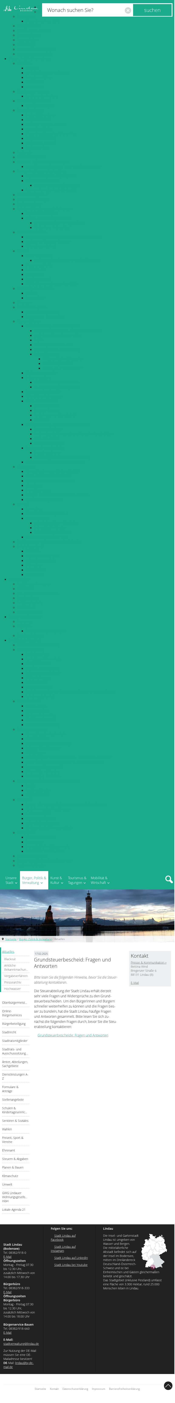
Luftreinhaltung (37, 518)
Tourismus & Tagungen (25, 616)
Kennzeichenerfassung (42, 668)
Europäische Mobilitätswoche (48, 846)
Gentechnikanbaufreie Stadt (47, 537)
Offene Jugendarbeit (41, 246)
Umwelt (23, 504)
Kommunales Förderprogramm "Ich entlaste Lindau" (65, 762)
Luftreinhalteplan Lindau (52, 532)
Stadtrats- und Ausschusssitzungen (43, 161)
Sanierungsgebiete (48, 429)
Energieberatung (38, 490)
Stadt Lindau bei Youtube (71, 1265)
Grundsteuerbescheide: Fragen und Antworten (73, 1035)
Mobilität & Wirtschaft (25, 640)
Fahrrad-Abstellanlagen (43, 748)
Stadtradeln (34, 842)
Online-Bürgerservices (33, 100)
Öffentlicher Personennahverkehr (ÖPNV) (48, 781)
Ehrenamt (24, 302)
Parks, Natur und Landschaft (55, 415)
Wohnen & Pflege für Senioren (48, 241)
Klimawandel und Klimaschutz (48, 476)
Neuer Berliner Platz (49, 443)
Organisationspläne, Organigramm (51, 176)
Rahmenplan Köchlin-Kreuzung (57, 349)
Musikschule (26, 607)
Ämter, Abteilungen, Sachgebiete (41, 171)
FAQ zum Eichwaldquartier (63, 358)
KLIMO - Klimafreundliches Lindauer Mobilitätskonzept (67, 804)
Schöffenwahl (36, 269)
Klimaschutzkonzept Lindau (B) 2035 (53, 471)
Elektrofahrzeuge (38, 677)
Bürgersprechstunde (41, 143)
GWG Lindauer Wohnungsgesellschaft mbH (49, 541)
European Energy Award (44, 499)
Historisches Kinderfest (34, 54)
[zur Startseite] (20, 9)
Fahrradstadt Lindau (32, 729)
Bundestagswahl (38, 279)
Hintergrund (35, 574)
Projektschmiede (38, 119)
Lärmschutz (34, 509)
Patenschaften (27, 40)
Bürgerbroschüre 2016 (43, 21)
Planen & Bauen (29, 321)
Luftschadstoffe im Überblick (56, 523)
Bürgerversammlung (41, 138)
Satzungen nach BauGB (43, 391)
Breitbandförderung (32, 856)
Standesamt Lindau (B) (42, 180)
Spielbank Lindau (30, 635)
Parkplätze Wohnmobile (43, 659)
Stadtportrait (26, 16)
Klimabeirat (34, 485)
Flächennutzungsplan (41, 373)
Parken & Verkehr (30, 649)
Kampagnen (26, 832)
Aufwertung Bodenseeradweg (48, 743)
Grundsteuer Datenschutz (45, 316)
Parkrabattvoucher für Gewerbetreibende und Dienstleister (70, 691)
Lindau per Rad (37, 710)
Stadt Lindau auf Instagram (63, 1249)
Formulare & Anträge (32, 199)
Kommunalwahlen (39, 255)
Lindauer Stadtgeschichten (46, 124)
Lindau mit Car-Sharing (43, 724)
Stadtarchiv (25, 588)
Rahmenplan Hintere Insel (53, 344)
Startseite (11, 939)
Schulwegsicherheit (40, 696)
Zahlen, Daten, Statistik (34, 30)
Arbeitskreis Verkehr (41, 560)
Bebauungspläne (38, 377)
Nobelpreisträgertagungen (45, 630)
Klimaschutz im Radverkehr (46, 734)
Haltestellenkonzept (41, 818)
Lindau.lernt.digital (40, 105)
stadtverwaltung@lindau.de (21, 1344)
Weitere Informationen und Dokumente (55, 462)
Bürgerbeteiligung (30, 110)
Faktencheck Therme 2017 (63, 368)
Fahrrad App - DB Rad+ (43, 776)
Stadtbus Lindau (38, 790)
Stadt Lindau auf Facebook (63, 1238)
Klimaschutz (26, 466)
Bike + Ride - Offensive (43, 771)
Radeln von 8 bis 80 (40, 837)
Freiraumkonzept (47, 410)
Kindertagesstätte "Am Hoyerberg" (59, 222)
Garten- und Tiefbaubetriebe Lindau (44, 860)
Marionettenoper (30, 612)
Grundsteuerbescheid (42, 312)
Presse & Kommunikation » (148, 962)
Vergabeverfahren (39, 77)
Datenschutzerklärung (75, 1389)
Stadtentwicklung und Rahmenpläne (53, 326)
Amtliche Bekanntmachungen (48, 72)
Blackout (32, 68)
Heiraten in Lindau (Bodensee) (57, 185)
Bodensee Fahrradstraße (44, 766)
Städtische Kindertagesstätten (48, 218)
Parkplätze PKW (37, 654)
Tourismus (24, 621)
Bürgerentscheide (39, 265)
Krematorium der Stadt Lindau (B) (51, 190)
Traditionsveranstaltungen (36, 49)
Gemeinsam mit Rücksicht (45, 851)
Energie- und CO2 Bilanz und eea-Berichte (57, 494)
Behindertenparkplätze (43, 673)
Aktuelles (24, 63)
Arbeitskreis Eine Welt (42, 555)
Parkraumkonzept (39, 687)
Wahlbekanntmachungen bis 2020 (51, 283)
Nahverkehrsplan (38, 813)
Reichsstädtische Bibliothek (37, 593)
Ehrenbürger (26, 44)
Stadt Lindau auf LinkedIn (71, 1258)
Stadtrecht (25, 152)
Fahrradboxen (36, 682)
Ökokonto (41, 419)
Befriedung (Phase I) (58, 363)
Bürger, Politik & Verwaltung (29, 58)
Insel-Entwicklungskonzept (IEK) (57, 335)
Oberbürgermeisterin (33, 91)
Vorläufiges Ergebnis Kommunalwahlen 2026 (67, 260)
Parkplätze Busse (38, 663)
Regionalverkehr (38, 795)
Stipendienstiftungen (41, 213)
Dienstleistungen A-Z (32, 194)
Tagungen (24, 626)
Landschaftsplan (46, 405)
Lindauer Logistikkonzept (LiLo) (49, 827)
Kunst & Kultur (19, 579)
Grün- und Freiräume (41, 401)
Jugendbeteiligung (39, 129)
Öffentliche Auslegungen (44, 396)
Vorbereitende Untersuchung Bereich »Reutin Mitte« (73, 433)
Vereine (31, 293)
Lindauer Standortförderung (38, 645)
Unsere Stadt (11, 880)
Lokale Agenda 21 (30, 546)
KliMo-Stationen (37, 738)
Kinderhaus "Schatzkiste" (52, 227)
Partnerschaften (29, 35)
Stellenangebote (29, 204)
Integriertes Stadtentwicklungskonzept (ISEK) (67, 330)
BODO (30, 785)
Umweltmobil (36, 570)
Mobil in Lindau (28, 701)
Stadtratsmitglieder (31, 157)
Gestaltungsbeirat (47, 452)
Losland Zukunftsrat (40, 115)
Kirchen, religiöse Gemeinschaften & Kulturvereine (63, 237)
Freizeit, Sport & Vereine (35, 288)
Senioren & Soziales (32, 232)
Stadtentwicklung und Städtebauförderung (58, 424)
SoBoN (39, 340)
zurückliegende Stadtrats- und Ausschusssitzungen (63, 166)
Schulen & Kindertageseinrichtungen (44, 208)
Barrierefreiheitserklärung (124, 1389)
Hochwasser (35, 86)
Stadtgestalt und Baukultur (45, 448)
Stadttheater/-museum (34, 584)
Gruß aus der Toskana (42, 96)
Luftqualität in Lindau (50, 527)
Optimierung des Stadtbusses (48, 809)
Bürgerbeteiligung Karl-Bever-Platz (51, 133)
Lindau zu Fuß (36, 706)
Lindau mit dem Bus (41, 715)
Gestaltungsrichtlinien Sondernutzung (62, 457)
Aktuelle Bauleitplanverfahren (56, 382)
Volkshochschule (29, 602)
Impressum (98, 1389)
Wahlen (22, 251)
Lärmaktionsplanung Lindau (46, 513)
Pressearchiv (35, 82)
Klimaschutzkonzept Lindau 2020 (50, 480)
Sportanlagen (36, 297)
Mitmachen (34, 565)
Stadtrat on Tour (37, 147)
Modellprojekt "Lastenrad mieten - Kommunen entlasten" (69, 757)
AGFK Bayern (35, 752)
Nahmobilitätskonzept (42, 823)
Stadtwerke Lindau (31, 865)
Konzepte (24, 799)
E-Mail (135, 983)
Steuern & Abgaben (32, 307)
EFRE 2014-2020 (46, 438)
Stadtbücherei (27, 598)
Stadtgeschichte (29, 25)
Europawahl (34, 274)
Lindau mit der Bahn (41, 720)
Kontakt (54, 1389)
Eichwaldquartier (47, 354)
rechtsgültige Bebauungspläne (57, 387)
